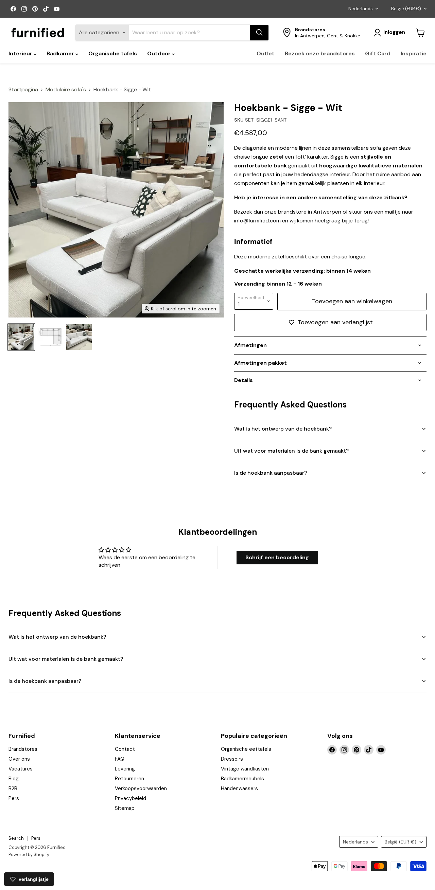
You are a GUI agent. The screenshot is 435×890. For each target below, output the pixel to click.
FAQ (119, 759)
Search (16, 838)
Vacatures (20, 768)
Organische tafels (112, 53)
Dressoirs (232, 759)
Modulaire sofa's (66, 90)
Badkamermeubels (242, 778)
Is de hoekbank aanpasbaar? (270, 472)
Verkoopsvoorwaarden (141, 788)
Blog (13, 778)
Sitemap (125, 808)
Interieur (21, 53)
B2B (12, 788)
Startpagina (23, 90)
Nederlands (360, 9)
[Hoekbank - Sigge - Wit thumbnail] (21, 337)
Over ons (19, 759)
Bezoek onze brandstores (320, 53)
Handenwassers (239, 788)
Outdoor (159, 53)
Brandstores (22, 749)
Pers (13, 798)
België (406, 9)
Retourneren (129, 778)
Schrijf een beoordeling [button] (277, 557)
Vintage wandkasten (245, 768)
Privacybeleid (130, 798)
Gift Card (377, 53)
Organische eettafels (246, 749)
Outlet (266, 53)
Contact (125, 749)
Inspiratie (414, 53)
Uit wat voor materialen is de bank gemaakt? (291, 450)
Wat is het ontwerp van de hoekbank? (283, 428)
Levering (125, 768)
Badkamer (61, 53)
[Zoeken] (259, 32)
